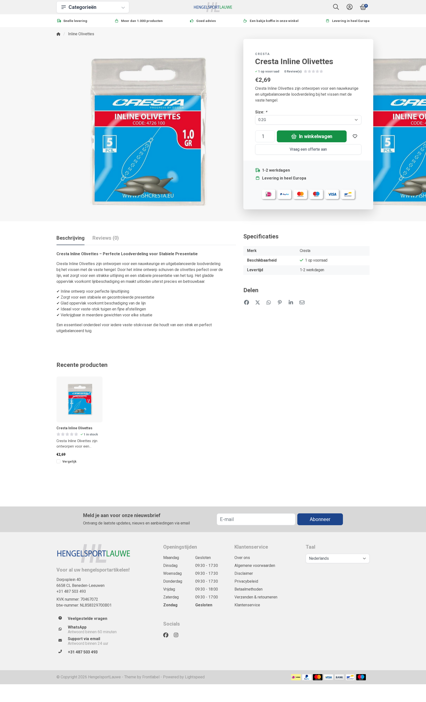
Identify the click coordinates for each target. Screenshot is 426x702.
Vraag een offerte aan (308, 149)
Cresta (262, 54)
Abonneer (320, 519)
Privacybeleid (246, 581)
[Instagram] (178, 635)
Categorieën (82, 7)
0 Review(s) (293, 71)
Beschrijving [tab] (70, 238)
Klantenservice (247, 605)
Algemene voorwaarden (254, 565)
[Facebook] (167, 635)
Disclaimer (243, 573)
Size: (261, 112)
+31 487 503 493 (71, 591)
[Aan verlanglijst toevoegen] (355, 136)
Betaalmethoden (248, 589)
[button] (336, 8)
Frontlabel (151, 677)
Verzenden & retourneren (255, 597)
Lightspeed (195, 677)
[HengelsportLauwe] (213, 7)
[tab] (105, 239)
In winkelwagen (315, 136)
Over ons (242, 557)
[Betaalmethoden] (296, 677)
